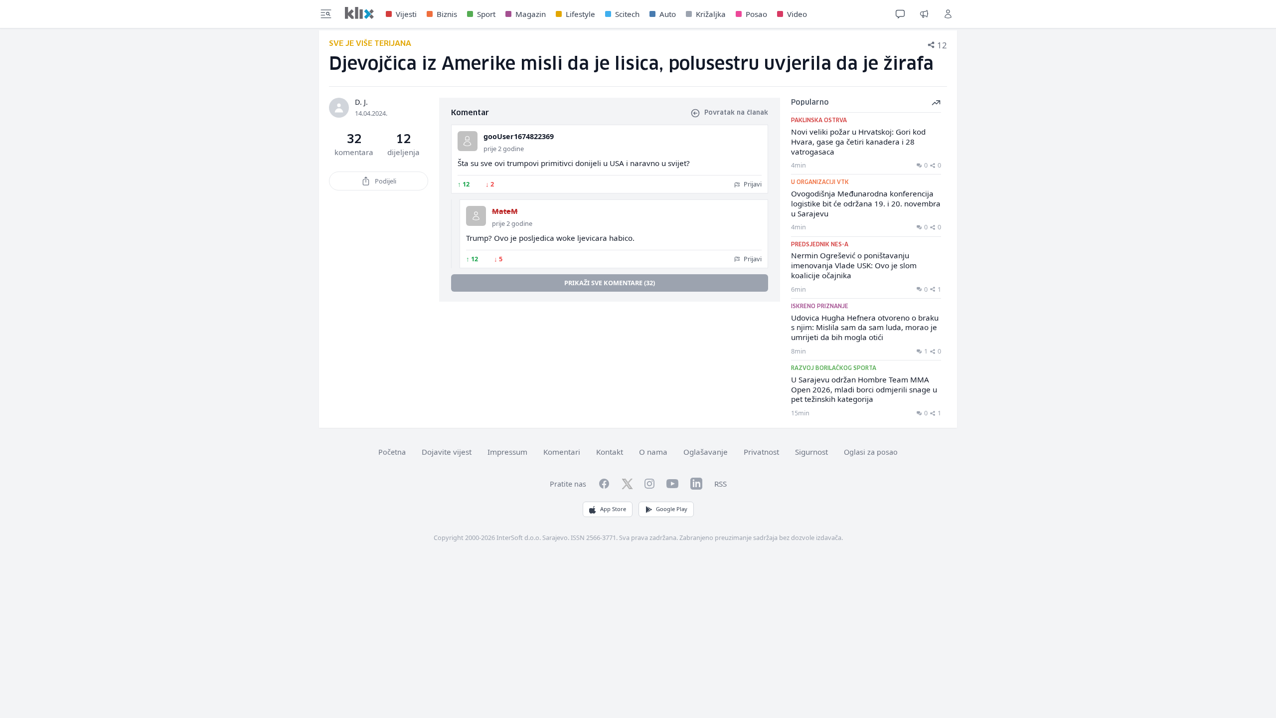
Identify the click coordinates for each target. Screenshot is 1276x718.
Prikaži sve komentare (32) (609, 282)
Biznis (447, 14)
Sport (486, 14)
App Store (613, 509)
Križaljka (711, 14)
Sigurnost (811, 452)
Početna (392, 452)
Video (797, 14)
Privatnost (761, 452)
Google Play (671, 509)
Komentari (561, 452)
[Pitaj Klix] (900, 14)
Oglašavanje (705, 452)
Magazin (530, 14)
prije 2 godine (503, 148)
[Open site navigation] (326, 14)
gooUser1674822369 (518, 136)
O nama (653, 452)
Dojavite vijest (447, 452)
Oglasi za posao (871, 452)
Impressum (507, 452)
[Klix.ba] (359, 13)
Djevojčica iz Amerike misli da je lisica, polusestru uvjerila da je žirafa (631, 64)
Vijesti (406, 14)
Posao (756, 14)
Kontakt (609, 452)
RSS (720, 484)
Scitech (627, 14)
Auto (667, 14)
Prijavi (752, 184)
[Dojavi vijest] (924, 14)
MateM (505, 211)
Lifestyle (580, 14)
